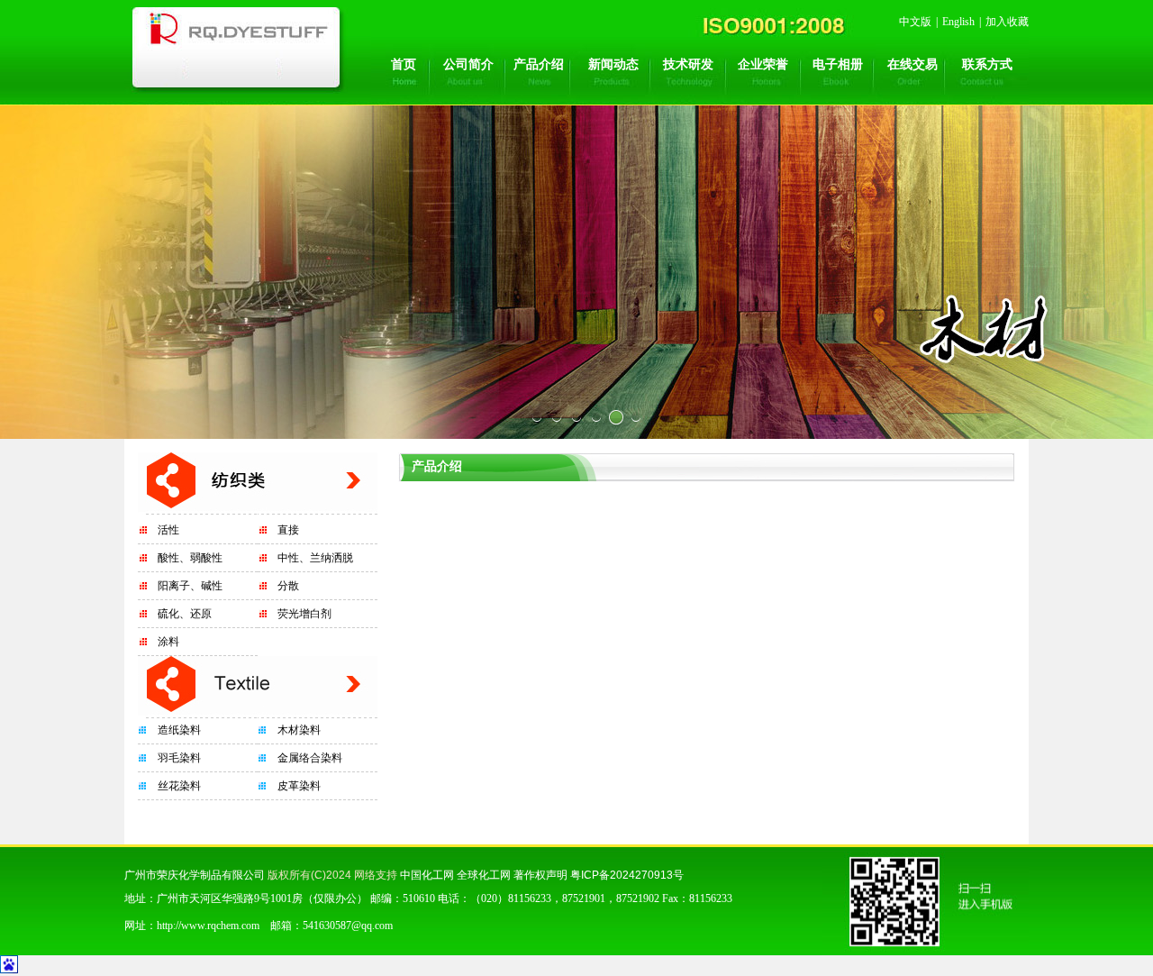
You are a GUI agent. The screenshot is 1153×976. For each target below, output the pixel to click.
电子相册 (838, 64)
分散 (288, 585)
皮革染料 (299, 786)
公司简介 (468, 64)
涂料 (168, 641)
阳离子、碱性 (190, 585)
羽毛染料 (179, 758)
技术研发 (688, 64)
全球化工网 (484, 875)
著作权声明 (540, 875)
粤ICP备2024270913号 (627, 875)
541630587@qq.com (348, 925)
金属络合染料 (309, 758)
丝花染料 (179, 786)
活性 (168, 530)
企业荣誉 (763, 64)
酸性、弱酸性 (190, 558)
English (958, 21)
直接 (288, 530)
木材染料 (299, 730)
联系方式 (987, 64)
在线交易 (912, 64)
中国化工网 (427, 875)
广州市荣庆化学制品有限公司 (194, 875)
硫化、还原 (185, 613)
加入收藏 (1007, 21)
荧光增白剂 (304, 613)
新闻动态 (613, 64)
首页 (403, 64)
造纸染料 (179, 730)
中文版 (915, 21)
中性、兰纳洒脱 (315, 558)
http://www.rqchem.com (208, 925)
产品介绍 (538, 64)
